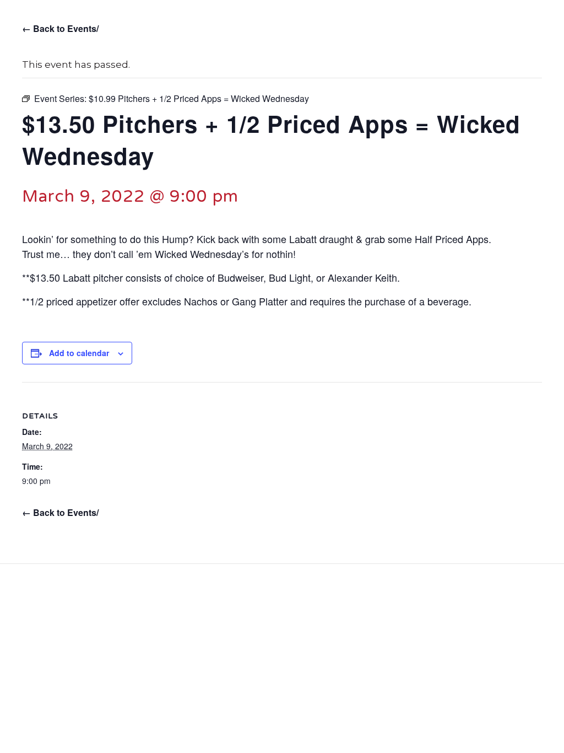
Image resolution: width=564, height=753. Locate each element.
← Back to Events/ (60, 28)
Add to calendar (79, 352)
